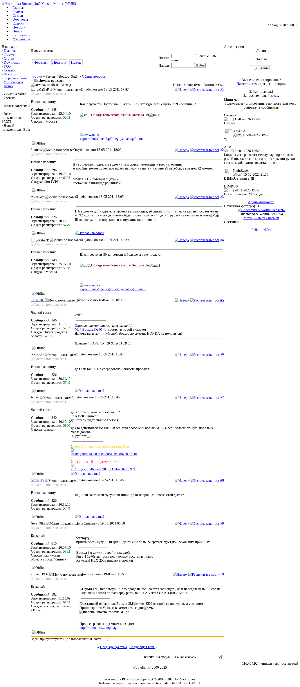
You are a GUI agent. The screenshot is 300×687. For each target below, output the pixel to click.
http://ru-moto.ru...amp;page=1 (101, 628)
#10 (221, 574)
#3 (222, 196)
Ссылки (10, 70)
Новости (10, 74)
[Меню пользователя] (66, 90)
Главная (10, 50)
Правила (59, 62)
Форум (9, 54)
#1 (222, 89)
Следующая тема (142, 647)
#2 (222, 150)
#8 (222, 480)
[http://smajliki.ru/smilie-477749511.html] (147, 452)
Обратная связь (15, 78)
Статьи (9, 58)
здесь (274, 95)
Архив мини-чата (261, 202)
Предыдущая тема (113, 647)
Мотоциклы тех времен (261, 218)
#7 (222, 397)
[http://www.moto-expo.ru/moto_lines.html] (152, 137)
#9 (222, 523)
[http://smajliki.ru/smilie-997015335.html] (147, 467)
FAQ (7, 66)
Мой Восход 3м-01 (89, 329)
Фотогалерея (13, 82)
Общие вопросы (94, 76)
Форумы (41, 62)
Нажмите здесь (248, 84)
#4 (222, 240)
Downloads (12, 62)
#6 (222, 354)
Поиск (8, 86)
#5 (222, 300)
